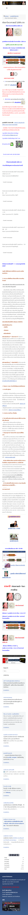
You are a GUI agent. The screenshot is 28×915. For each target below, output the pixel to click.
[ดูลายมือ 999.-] (6, 573)
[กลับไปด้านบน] (25, 912)
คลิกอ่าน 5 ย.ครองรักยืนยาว (15, 410)
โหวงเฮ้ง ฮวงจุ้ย (7, 786)
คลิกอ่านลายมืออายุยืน (10, 457)
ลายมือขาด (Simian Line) (9, 819)
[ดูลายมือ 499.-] (6, 565)
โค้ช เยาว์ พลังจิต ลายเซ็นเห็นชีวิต (11, 714)
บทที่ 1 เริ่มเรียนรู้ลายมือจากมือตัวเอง (11, 681)
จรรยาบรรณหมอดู (7, 697)
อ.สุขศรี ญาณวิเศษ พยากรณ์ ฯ (10, 734)
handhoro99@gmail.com (11, 135)
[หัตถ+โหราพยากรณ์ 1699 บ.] (8, 605)
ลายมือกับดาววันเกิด (8, 836)
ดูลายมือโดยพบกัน (14, 541)
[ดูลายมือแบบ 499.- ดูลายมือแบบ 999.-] (14, 556)
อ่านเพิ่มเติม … (6, 690)
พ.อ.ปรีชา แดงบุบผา (12, 757)
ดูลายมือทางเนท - (12, 528)
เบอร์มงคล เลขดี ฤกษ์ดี (8, 770)
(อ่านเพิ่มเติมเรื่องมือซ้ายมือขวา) (9, 381)
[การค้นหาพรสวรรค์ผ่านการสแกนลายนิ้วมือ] (11, 906)
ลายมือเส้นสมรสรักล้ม (8, 803)
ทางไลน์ (18, 528)
